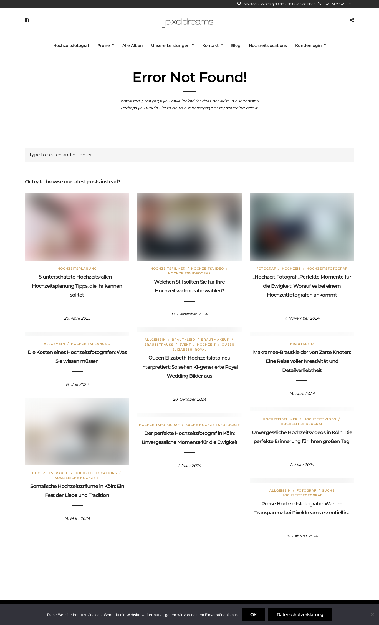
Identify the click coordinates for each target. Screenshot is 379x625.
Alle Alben (132, 45)
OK (253, 614)
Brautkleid (183, 339)
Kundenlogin (308, 45)
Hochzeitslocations (268, 45)
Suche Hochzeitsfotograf (213, 425)
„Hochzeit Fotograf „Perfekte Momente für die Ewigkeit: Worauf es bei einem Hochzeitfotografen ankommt (301, 286)
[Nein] (372, 614)
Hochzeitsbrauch (50, 473)
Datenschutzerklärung (300, 614)
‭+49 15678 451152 (337, 4)
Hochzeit (291, 268)
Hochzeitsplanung (77, 268)
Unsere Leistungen (170, 45)
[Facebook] (27, 19)
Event (185, 344)
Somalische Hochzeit (77, 478)
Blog (236, 45)
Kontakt (210, 45)
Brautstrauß (158, 344)
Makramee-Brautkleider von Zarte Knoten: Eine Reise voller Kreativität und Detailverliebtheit (302, 361)
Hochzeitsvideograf (189, 273)
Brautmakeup (215, 339)
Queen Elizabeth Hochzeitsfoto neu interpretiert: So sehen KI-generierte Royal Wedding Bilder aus (189, 367)
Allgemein (155, 339)
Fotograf (266, 268)
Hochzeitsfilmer (167, 268)
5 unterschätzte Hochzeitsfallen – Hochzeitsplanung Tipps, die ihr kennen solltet (77, 286)
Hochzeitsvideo (207, 268)
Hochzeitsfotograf (71, 45)
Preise (103, 45)
